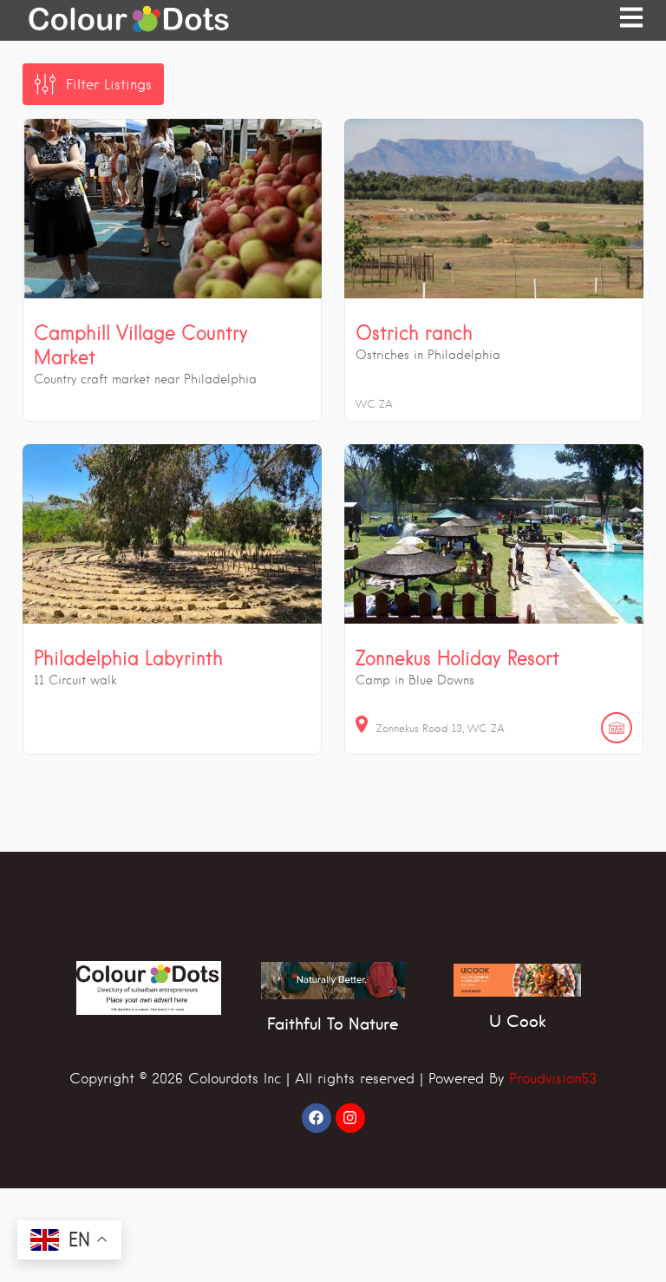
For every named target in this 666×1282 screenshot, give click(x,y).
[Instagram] (350, 1118)
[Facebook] (316, 1118)
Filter (109, 84)
